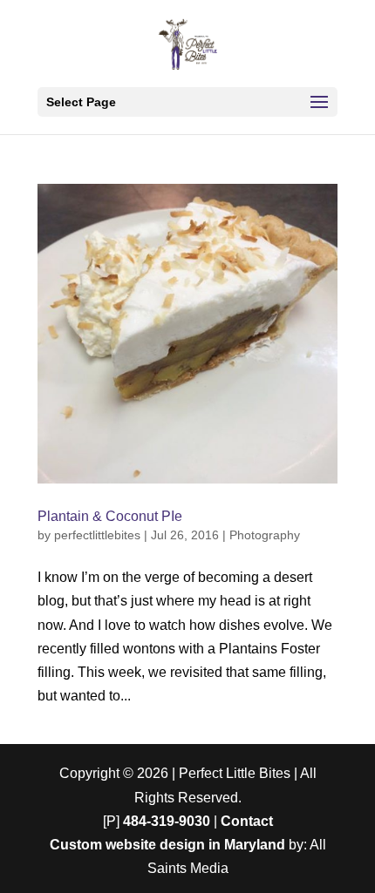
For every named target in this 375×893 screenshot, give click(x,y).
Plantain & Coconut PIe (110, 516)
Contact (247, 821)
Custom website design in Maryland (167, 844)
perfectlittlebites (97, 535)
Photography (264, 535)
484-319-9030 (166, 821)
